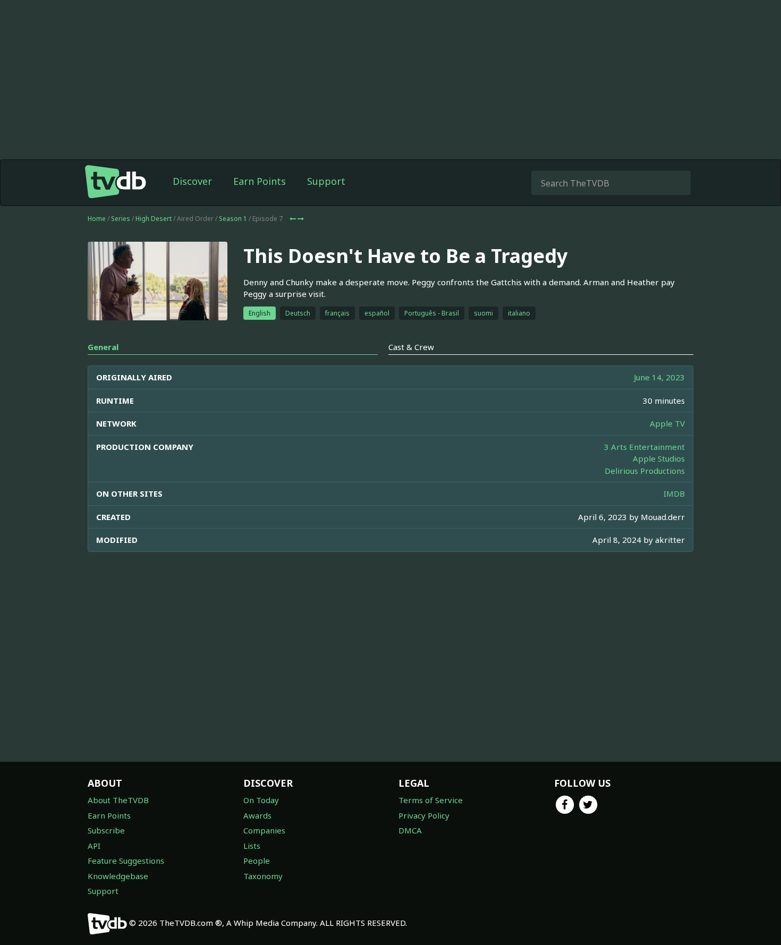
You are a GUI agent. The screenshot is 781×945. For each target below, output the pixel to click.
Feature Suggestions (126, 860)
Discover (192, 181)
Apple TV (667, 423)
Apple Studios (659, 458)
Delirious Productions (645, 470)
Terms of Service (430, 800)
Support (326, 181)
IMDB (674, 493)
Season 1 (233, 218)
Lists (251, 845)
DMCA (410, 830)
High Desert (153, 218)
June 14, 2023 (659, 377)
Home (97, 218)
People (256, 860)
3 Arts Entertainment (644, 446)
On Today (261, 800)
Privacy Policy (423, 815)
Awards (257, 815)
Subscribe (106, 830)
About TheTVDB (118, 800)
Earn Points (259, 181)
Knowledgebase (118, 876)
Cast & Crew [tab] (411, 347)
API (94, 845)
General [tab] (103, 347)
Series (120, 218)
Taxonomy (263, 876)
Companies (264, 830)
